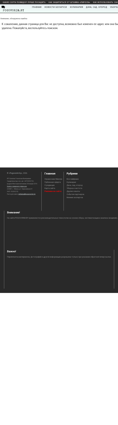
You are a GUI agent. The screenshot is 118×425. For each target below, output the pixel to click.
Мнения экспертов (75, 197)
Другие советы (73, 191)
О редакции (49, 185)
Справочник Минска (53, 179)
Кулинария (76, 7)
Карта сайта (49, 188)
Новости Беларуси (55, 7)
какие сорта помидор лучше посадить (24, 2)
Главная (37, 7)
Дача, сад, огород (96, 7)
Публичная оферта (52, 182)
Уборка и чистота (74, 188)
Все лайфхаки (73, 179)
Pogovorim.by (15, 173)
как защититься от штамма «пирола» (69, 2)
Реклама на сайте (52, 191)
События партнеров (75, 194)
